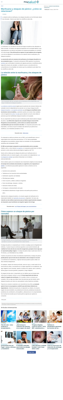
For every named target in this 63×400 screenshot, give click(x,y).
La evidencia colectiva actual (8, 106)
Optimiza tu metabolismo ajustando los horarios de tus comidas (54, 326)
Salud (17, 323)
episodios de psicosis (19, 198)
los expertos (19, 148)
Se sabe (18, 114)
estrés (2, 165)
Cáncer (33, 323)
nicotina (13, 114)
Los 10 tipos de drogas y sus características (25, 206)
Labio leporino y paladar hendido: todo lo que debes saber (39, 347)
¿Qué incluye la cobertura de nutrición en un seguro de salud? (23, 326)
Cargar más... (31, 352)
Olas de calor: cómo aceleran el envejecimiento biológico (7, 326)
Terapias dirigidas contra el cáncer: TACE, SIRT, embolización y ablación (39, 326)
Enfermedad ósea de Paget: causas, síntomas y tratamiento (8, 347)
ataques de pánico (5, 110)
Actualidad (3, 323)
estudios (3, 63)
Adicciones (25, 133)
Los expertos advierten (17, 110)
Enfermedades (4, 344)
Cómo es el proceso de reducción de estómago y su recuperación (54, 347)
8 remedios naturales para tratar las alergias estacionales (23, 347)
